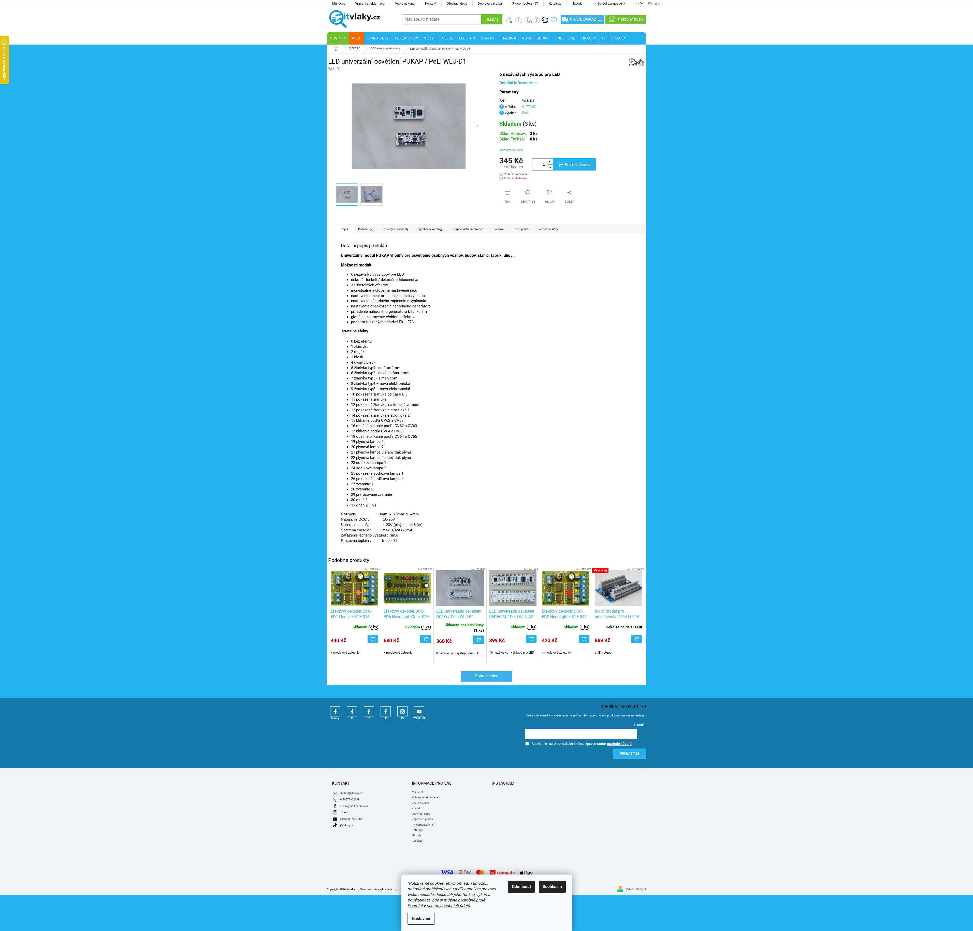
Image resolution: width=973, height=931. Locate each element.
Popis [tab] (344, 229)
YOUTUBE (419, 711)
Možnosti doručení (511, 150)
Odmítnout (521, 886)
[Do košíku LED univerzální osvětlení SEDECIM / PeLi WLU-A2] (531, 639)
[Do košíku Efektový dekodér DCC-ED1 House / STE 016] (373, 639)
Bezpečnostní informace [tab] (468, 229)
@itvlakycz (346, 825)
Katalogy (555, 3)
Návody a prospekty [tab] (396, 229)
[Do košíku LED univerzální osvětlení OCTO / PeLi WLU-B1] (478, 640)
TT (528, 106)
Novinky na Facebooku (354, 806)
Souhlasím (552, 886)
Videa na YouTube (351, 819)
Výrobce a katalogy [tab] (430, 229)
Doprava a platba (490, 3)
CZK (636, 4)
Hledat (491, 19)
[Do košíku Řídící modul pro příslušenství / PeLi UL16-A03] (636, 639)
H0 (533, 106)
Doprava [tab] (498, 229)
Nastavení (421, 918)
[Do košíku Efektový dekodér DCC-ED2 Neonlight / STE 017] (584, 639)
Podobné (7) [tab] (365, 229)
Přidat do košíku (577, 164)
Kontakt (430, 3)
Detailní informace (516, 82)
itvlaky (344, 812)
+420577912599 (349, 799)
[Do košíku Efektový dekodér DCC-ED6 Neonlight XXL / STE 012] (425, 639)
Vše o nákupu (405, 3)
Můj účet (338, 3)
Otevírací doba (457, 3)
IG (402, 711)
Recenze (417, 840)
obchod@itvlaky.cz (351, 793)
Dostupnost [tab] (521, 229)
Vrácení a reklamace (370, 3)
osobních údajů (619, 744)
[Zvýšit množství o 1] (550, 161)
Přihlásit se (629, 753)
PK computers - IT (525, 3)
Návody (577, 3)
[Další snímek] (478, 126)
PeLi (525, 113)
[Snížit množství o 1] (550, 167)
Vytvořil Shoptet (636, 889)
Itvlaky (335, 711)
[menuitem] (338, 38)
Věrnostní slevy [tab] (548, 229)
